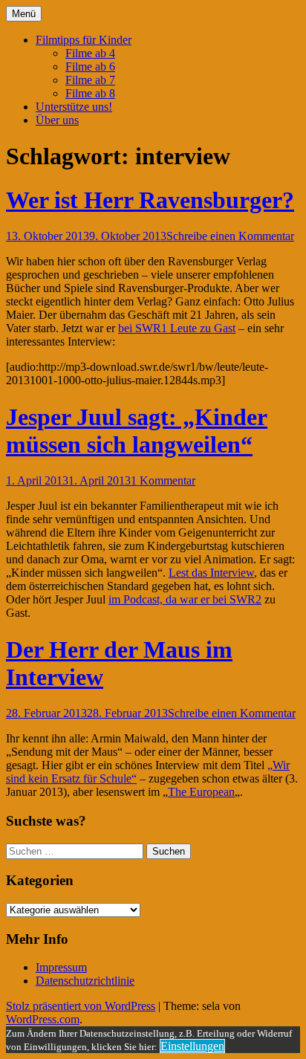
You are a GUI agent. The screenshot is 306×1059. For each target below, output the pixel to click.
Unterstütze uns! (74, 106)
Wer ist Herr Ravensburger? (150, 200)
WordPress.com (42, 1019)
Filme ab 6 (90, 66)
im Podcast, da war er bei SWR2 (184, 599)
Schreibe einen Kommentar (230, 236)
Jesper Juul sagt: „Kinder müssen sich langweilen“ (136, 431)
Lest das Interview (211, 572)
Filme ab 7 (90, 80)
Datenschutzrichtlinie (85, 980)
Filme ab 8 (90, 93)
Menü (24, 13)
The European (201, 792)
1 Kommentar (163, 480)
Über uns (57, 120)
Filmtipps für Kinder (83, 39)
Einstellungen (192, 1046)
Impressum (61, 967)
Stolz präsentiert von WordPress (80, 1006)
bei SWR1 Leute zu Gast (176, 328)
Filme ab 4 (90, 53)
